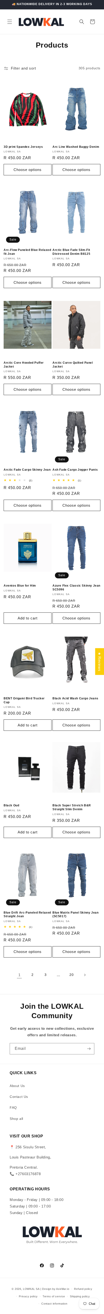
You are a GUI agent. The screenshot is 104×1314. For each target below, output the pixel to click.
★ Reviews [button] (99, 661)
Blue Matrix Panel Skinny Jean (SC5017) (75, 914)
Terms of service (54, 1296)
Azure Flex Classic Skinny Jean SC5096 (76, 587)
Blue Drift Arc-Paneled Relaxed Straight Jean (27, 914)
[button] (9, 21)
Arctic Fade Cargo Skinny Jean (27, 469)
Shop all (16, 1119)
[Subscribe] (88, 1048)
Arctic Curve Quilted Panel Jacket (72, 364)
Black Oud (11, 805)
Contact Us (19, 1097)
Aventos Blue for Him (20, 585)
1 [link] (19, 975)
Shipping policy (80, 1296)
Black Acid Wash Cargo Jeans (75, 698)
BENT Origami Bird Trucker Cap (24, 700)
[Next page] (84, 975)
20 (71, 975)
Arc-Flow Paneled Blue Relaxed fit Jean (27, 252)
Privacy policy (28, 1296)
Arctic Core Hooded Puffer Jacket (24, 364)
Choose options (28, 170)
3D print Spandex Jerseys (23, 147)
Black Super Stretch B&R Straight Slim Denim (71, 807)
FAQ (13, 1107)
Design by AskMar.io (55, 1288)
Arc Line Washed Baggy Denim (75, 147)
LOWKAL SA (31, 1288)
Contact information (54, 1303)
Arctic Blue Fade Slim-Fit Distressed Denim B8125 (71, 252)
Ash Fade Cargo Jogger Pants (75, 469)
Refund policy (83, 1288)
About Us (17, 1086)
